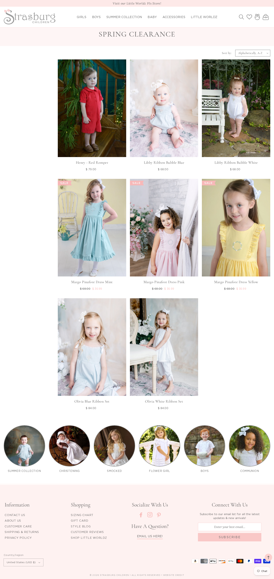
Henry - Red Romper (92, 162)
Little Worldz (204, 17)
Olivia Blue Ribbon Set (92, 401)
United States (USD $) (21, 562)
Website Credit (173, 575)
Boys (96, 17)
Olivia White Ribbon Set (164, 401)
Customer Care (18, 526)
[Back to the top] (268, 557)
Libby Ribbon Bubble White (236, 162)
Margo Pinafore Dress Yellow (236, 282)
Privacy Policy (18, 537)
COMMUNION (249, 470)
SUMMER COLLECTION (24, 470)
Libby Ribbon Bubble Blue (164, 162)
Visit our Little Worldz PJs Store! (137, 3)
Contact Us (15, 514)
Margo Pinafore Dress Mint (92, 282)
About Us (13, 520)
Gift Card (79, 520)
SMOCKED (114, 470)
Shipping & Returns (22, 531)
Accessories (174, 17)
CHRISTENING (69, 470)
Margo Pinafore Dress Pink (164, 282)
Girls (81, 17)
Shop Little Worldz (89, 537)
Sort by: (227, 53)
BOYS (205, 470)
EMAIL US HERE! (150, 536)
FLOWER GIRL (159, 470)
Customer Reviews (87, 531)
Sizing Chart (82, 514)
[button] (241, 17)
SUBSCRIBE (230, 537)
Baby (152, 17)
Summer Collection (124, 17)
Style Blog (81, 526)
